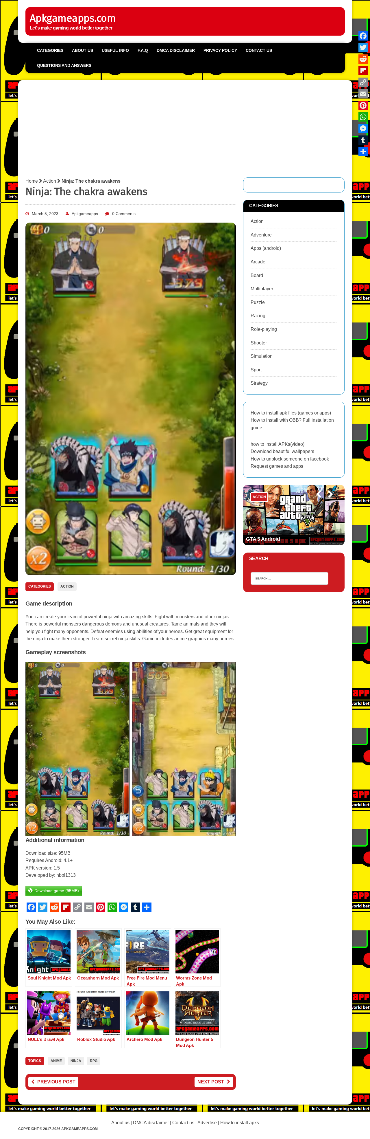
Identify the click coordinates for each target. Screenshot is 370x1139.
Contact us (259, 50)
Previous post (56, 1081)
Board (257, 275)
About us (82, 50)
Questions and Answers (64, 65)
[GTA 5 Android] (294, 515)
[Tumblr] (363, 140)
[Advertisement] (185, 127)
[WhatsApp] (363, 117)
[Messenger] (363, 128)
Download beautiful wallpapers (282, 451)
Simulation (262, 356)
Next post (210, 1081)
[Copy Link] (363, 82)
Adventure (261, 234)
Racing (258, 315)
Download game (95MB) (56, 890)
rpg (93, 1061)
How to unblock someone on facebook (290, 458)
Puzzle (258, 302)
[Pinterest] (363, 105)
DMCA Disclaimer (176, 50)
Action (49, 181)
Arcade (258, 261)
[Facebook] (363, 36)
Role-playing (264, 329)
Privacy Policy (220, 50)
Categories (50, 50)
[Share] (363, 151)
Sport (256, 369)
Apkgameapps (85, 213)
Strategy (259, 383)
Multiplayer (262, 288)
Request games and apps (277, 466)
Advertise (207, 1122)
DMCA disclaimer (151, 1122)
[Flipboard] (363, 70)
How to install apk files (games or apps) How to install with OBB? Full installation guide (292, 420)
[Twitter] (363, 47)
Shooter (259, 342)
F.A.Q (143, 50)
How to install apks (239, 1122)
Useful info (115, 50)
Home (31, 181)
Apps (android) (266, 248)
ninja (76, 1061)
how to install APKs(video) (277, 444)
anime (56, 1061)
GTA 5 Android (263, 539)
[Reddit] (363, 59)
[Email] (363, 94)
